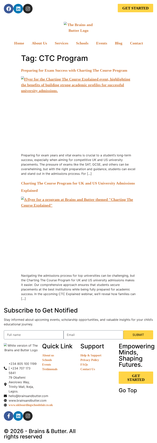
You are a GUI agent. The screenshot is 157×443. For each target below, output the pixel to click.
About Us (39, 43)
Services (61, 43)
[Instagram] (28, 8)
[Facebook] (8, 8)
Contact (136, 43)
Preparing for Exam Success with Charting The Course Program (74, 70)
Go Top (128, 390)
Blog (118, 43)
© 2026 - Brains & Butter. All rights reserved (40, 434)
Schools (82, 43)
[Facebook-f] (8, 416)
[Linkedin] (18, 8)
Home (19, 43)
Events (101, 43)
